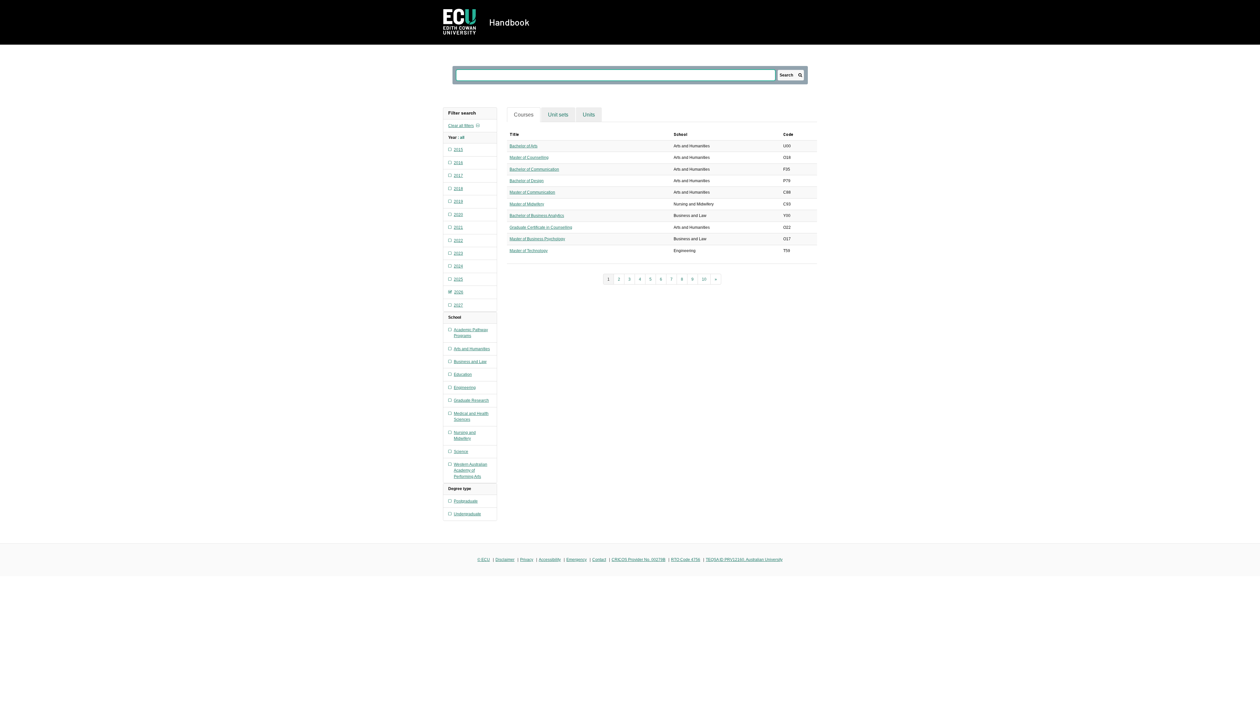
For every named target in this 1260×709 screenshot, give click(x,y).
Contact (599, 559)
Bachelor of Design (527, 181)
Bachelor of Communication (534, 169)
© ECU (483, 559)
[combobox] (615, 75)
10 (704, 279)
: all (461, 137)
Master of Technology (529, 250)
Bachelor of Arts (523, 146)
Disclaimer (504, 559)
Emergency (576, 559)
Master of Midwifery (527, 204)
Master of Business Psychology (537, 239)
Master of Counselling (529, 157)
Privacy (526, 559)
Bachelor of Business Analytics (537, 215)
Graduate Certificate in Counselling (541, 227)
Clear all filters (461, 125)
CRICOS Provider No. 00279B (638, 559)
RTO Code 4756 (685, 559)
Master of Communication (532, 192)
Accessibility (550, 559)
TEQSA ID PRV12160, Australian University (744, 559)
